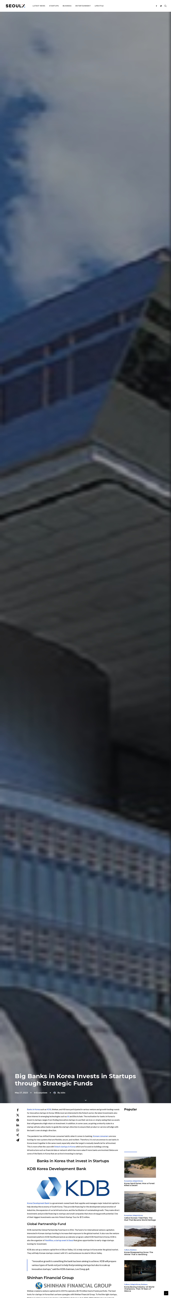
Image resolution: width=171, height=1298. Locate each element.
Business (67, 6)
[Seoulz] (15, 5)
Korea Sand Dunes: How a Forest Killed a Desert (139, 1184)
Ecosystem (41, 1092)
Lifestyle (99, 6)
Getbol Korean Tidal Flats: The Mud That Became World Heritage (140, 1219)
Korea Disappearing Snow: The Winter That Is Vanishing (138, 1253)
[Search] (165, 6)
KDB (49, 1109)
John (62, 1092)
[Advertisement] (143, 1131)
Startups (54, 6)
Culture (127, 1250)
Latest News (39, 6)
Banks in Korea (33, 1109)
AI (68, 1116)
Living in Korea (138, 1181)
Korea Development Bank (38, 1203)
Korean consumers (101, 1136)
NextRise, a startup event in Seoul (59, 1240)
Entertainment (83, 6)
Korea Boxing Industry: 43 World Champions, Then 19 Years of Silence (139, 1289)
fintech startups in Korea (64, 1146)
